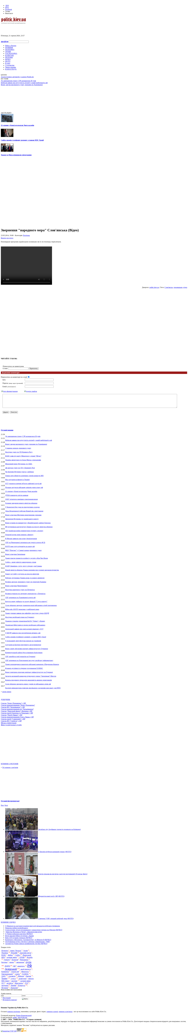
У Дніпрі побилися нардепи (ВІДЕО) (19, 934)
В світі (7, 63)
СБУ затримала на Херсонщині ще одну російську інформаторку (29, 660)
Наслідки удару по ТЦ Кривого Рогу (19, 452)
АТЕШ (21, 957)
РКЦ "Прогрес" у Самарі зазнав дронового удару (23, 550)
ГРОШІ (8, 51)
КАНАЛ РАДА (11, 69)
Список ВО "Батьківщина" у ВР (13, 707)
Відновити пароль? (10, 1000)
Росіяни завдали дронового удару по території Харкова (25, 582)
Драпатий (14, 988)
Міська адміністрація (8, 723)
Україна (4, 953)
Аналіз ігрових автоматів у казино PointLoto (17, 77)
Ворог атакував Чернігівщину (16, 586)
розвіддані (22, 978)
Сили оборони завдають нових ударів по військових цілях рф (28, 684)
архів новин (6, 692)
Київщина (5, 972)
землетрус (21, 966)
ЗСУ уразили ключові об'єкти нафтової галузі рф (23, 483)
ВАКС (3, 955)
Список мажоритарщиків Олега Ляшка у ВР (17, 717)
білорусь (21, 985)
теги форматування (10, 391)
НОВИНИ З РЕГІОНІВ (9, 764)
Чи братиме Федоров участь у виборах (19, 472)
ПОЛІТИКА (9, 49)
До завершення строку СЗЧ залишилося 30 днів (18, 81)
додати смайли (31, 391)
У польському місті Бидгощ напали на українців (23, 641)
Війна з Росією (10, 46)
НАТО (7, 966)
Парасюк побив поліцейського (16, 928)
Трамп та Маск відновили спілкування (16, 155)
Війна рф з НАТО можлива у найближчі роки (22, 609)
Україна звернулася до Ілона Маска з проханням (23, 460)
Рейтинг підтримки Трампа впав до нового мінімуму (25, 578)
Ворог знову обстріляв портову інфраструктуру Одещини (26, 649)
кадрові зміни (12, 957)
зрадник (14, 981)
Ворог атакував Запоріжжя (15, 554)
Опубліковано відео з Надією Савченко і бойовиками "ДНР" (27, 942)
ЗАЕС (3, 976)
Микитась (25, 972)
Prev (2, 805)
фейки (10, 955)
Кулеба (30, 957)
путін (28, 962)
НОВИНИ (9, 47)
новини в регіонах (65, 1011)
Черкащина (24, 960)
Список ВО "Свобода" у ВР (11, 721)
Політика (26, 235)
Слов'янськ (168, 287)
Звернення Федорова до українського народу (22, 519)
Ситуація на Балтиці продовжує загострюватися (23, 645)
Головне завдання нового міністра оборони (21, 503)
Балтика (4, 962)
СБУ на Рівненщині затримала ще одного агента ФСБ (25, 542)
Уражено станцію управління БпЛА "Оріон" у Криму (25, 621)
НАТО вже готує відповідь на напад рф (20, 546)
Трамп (4, 978)
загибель (10, 983)
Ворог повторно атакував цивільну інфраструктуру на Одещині (29, 672)
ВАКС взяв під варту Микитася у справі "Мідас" (23, 456)
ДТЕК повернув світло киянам (16, 495)
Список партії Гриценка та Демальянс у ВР (17, 713)
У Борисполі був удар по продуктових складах (22, 507)
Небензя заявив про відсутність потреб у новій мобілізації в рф (24, 83)
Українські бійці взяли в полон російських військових (25, 625)
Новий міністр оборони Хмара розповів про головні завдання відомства (32, 570)
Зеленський (11, 969)
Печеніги (4, 951)
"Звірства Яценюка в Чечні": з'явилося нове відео (23, 932)
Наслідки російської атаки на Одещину (19, 617)
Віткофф (14, 953)
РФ (29, 965)
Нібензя (21, 976)
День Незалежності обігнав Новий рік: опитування (24, 511)
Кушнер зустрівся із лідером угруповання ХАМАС (24, 668)
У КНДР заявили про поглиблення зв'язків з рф (22, 633)
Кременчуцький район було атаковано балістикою (23, 653)
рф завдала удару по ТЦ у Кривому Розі (20, 468)
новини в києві (52, 1011)
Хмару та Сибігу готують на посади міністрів (22, 574)
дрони (11, 962)
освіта (17, 974)
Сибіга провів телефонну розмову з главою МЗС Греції (22, 140)
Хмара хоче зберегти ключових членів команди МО (24, 476)
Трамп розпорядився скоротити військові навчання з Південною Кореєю (32, 664)
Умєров (28, 976)
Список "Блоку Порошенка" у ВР (13, 703)
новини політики (13, 1011)
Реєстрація (7, 998)
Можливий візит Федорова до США (18, 464)
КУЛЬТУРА (9, 55)
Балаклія (15, 960)
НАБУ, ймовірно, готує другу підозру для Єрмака (23, 566)
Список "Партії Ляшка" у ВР (11, 715)
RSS (7, 5)
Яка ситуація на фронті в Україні (17, 480)
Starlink (13, 985)
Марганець (19, 983)
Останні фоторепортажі (10, 801)
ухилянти (11, 976)
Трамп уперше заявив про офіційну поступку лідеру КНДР (27, 613)
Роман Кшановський (24, 1015)
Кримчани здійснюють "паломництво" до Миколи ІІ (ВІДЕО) (28, 940)
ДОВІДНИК (5, 699)
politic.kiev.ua (154, 287)
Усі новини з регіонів (10, 767)
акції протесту (26, 969)
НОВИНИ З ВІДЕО (8, 922)
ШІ (14, 966)
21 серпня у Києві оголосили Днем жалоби (17, 125)
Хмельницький (7, 974)
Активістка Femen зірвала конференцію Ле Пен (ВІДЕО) (26, 944)
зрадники (4, 985)
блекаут (7, 960)
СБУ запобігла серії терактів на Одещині (20, 656)
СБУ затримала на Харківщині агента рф (20, 597)
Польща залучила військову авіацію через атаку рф (24, 487)
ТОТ (26, 983)
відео (185, 287)
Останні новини (7, 430)
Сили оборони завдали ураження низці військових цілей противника (31, 605)
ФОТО (7, 61)
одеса (13, 979)
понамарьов (178, 287)
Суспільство (9, 65)
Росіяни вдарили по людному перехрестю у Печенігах (25, 594)
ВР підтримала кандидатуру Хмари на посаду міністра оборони (29, 527)
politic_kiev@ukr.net (20, 1017)
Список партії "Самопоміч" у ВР (13, 719)
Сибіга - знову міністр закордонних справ (20, 562)
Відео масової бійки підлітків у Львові (19, 936)
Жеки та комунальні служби (11, 725)
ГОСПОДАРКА (11, 53)
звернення (20, 962)
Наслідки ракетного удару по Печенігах (20, 590)
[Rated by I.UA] (21, 1031)
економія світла (25, 953)
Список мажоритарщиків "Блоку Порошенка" (18, 705)
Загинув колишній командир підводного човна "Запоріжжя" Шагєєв (30, 676)
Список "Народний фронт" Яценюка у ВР (16, 711)
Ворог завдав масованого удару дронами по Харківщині (22, 85)
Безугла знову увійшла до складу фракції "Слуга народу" (26, 601)
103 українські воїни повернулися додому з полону (24, 531)
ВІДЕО (8, 59)
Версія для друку (7, 238)
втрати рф (15, 972)
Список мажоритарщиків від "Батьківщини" (17, 709)
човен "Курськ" (16, 951)
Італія (26, 951)
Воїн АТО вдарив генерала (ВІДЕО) (18, 938)
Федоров (4, 988)
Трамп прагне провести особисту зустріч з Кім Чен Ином (26, 558)
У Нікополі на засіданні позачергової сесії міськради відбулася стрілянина (32, 926)
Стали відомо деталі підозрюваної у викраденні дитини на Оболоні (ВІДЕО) (33, 930)
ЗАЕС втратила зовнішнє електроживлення (21, 499)
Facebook (8, 9)
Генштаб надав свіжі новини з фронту (19, 535)
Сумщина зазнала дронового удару (18, 448)
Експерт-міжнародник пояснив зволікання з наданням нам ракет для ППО (33, 688)
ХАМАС (25, 974)
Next (6, 805)
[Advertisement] (7, 99)
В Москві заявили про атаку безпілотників (21, 538)
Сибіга (17, 955)
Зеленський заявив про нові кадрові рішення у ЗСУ (24, 629)
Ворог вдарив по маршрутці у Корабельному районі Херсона (28, 523)
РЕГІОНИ (9, 57)
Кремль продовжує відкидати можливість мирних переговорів (28, 680)
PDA (7, 7)
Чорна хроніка (10, 67)
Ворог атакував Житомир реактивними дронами (23, 515)
